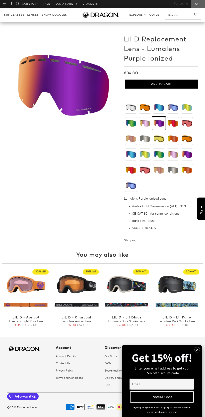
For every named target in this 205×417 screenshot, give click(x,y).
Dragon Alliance (27, 407)
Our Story (30, 4)
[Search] (196, 15)
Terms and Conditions (69, 378)
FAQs (47, 4)
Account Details (66, 356)
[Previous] (7, 298)
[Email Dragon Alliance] (4, 4)
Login (182, 4)
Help (107, 385)
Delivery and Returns (117, 378)
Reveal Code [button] (162, 396)
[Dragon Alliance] (100, 15)
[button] (138, 15)
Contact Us (63, 363)
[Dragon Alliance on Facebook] (11, 4)
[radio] (131, 108)
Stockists (90, 4)
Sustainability (66, 4)
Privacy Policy (64, 371)
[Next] (198, 298)
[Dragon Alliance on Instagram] (17, 4)
